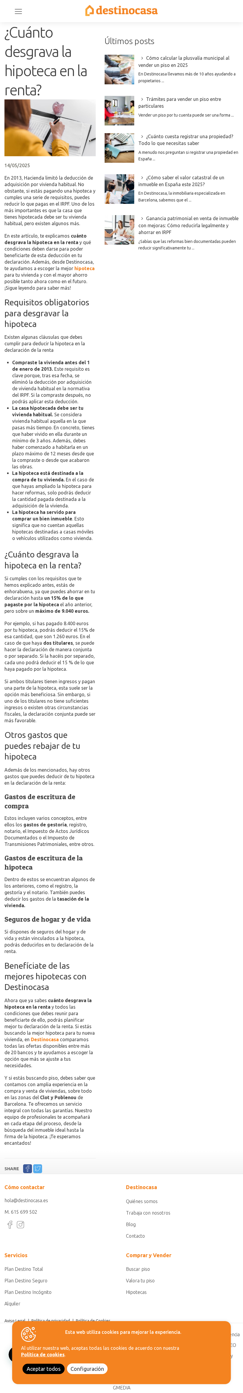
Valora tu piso (140, 1280)
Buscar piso (138, 1269)
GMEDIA (121, 1387)
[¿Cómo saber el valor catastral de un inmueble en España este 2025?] (119, 189)
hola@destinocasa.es (26, 1200)
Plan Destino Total (23, 1269)
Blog (131, 1224)
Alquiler (12, 1303)
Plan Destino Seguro (25, 1280)
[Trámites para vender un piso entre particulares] (119, 110)
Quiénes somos (142, 1201)
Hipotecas (136, 1292)
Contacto (135, 1236)
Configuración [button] (87, 1369)
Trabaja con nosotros (148, 1212)
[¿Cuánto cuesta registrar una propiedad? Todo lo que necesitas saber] (119, 148)
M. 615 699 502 (20, 1212)
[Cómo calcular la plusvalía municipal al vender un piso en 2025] (119, 69)
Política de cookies (43, 1354)
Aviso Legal (14, 1320)
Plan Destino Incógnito (28, 1292)
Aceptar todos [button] (43, 1369)
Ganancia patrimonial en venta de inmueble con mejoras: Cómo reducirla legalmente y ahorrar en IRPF (188, 225)
